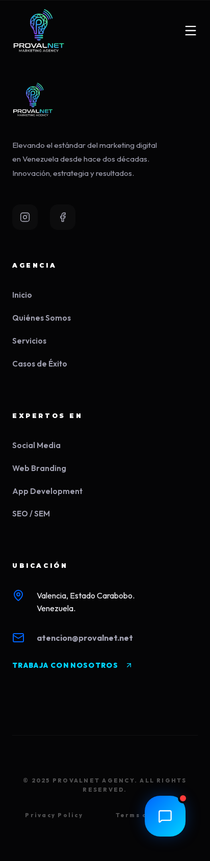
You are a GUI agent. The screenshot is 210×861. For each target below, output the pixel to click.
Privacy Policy (54, 815)
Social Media (36, 445)
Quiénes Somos (41, 318)
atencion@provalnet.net (85, 638)
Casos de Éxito (39, 364)
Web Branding (39, 468)
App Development (47, 491)
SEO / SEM (31, 513)
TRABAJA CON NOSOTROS (65, 665)
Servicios (29, 341)
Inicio (22, 295)
